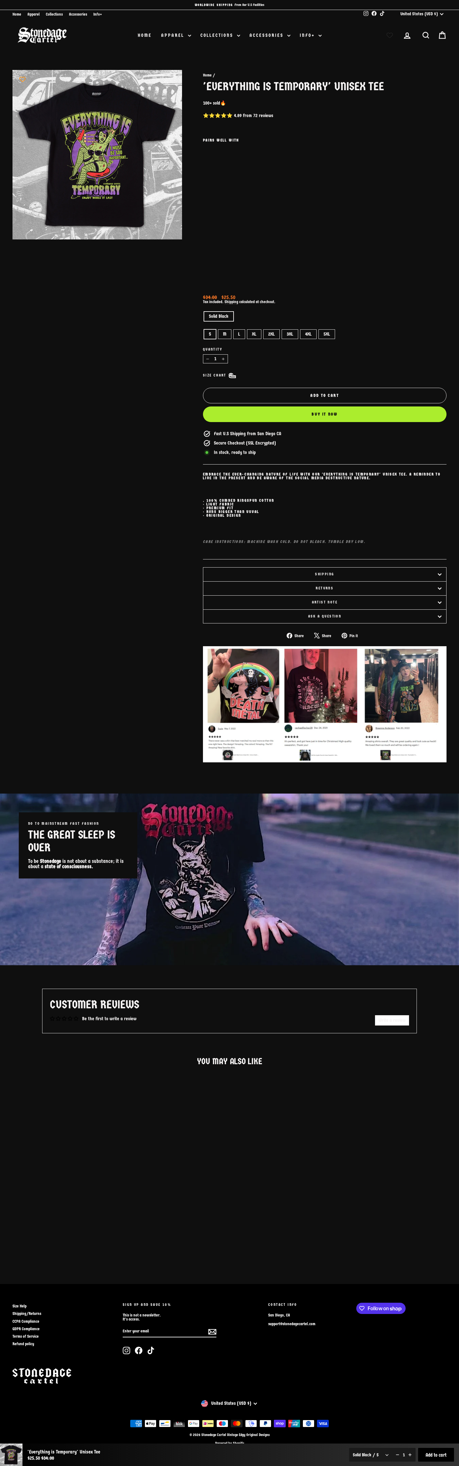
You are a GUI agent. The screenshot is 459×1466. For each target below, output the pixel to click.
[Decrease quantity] (397, 1455)
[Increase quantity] (410, 1455)
